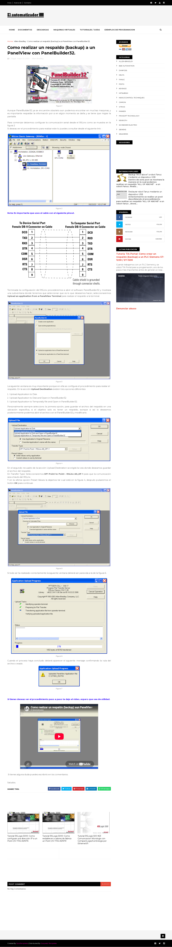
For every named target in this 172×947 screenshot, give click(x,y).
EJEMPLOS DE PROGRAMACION (120, 30)
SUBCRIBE (159, 239)
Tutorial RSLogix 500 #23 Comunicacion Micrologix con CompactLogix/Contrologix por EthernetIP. (92, 840)
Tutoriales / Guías (90, 30)
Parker (122, 111)
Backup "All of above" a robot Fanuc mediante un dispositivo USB (145, 176)
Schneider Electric (128, 125)
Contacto (27, 3)
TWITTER (127, 224)
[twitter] (155, 3)
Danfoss (123, 70)
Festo (121, 84)
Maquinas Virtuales (64, 30)
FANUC (122, 80)
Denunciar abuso (126, 308)
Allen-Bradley (20, 41)
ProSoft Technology (129, 116)
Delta (121, 75)
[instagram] (164, 3)
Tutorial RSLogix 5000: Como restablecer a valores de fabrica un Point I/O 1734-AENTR (56, 838)
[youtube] (159, 3)
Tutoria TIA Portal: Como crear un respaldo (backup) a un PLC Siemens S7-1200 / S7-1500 (140, 256)
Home (12, 30)
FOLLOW (159, 224)
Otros (122, 107)
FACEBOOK (128, 217)
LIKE (160, 217)
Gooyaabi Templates (49, 943)
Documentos (25, 30)
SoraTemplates (22, 943)
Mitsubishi (123, 93)
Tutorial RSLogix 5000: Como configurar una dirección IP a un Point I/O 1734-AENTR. (22, 838)
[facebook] (151, 3)
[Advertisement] (115, 16)
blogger (106, 884)
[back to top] (163, 936)
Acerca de (17, 3)
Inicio (9, 3)
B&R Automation (126, 66)
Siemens (122, 130)
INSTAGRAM (128, 232)
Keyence (123, 89)
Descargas (43, 30)
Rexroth (123, 120)
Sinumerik (123, 134)
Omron (122, 102)
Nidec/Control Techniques (131, 98)
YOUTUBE (128, 239)
